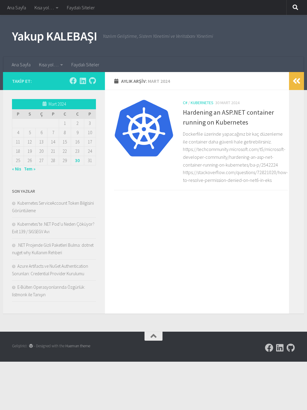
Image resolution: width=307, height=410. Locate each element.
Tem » (29, 169)
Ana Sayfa (16, 8)
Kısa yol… (44, 8)
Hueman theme (77, 345)
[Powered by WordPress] (31, 346)
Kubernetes (202, 102)
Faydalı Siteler (81, 8)
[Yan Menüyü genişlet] (296, 81)
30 (77, 160)
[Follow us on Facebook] (73, 80)
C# (185, 102)
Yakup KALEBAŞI (54, 36)
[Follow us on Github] (92, 80)
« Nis (16, 169)
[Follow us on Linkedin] (82, 80)
